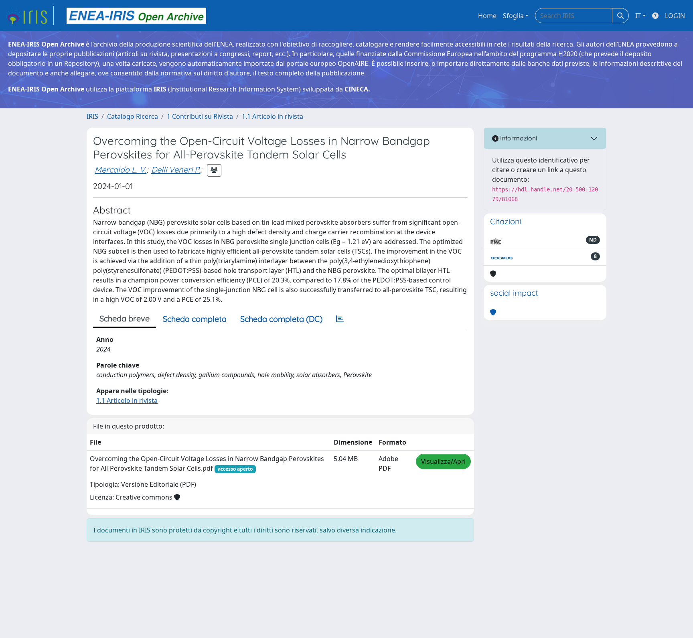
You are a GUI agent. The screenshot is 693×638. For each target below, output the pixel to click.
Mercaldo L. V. (120, 170)
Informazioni (517, 138)
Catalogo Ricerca (132, 116)
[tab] (340, 319)
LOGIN (675, 15)
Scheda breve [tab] (124, 318)
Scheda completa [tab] (195, 319)
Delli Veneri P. (175, 170)
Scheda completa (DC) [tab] (281, 319)
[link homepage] (29, 15)
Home (487, 15)
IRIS (92, 116)
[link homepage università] (136, 15)
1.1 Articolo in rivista (272, 116)
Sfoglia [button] (513, 15)
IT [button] (638, 15)
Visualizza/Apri (443, 461)
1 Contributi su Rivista (200, 116)
